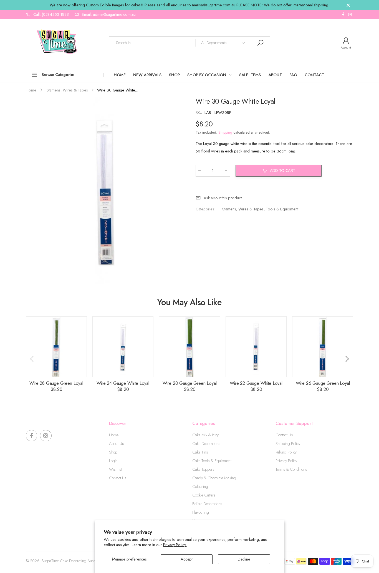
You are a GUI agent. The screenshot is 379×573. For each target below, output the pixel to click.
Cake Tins (200, 452)
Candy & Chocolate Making (214, 478)
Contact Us (118, 478)
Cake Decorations (206, 443)
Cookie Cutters (204, 495)
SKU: (200, 112)
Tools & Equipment (282, 209)
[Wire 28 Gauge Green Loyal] (56, 347)
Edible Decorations (207, 503)
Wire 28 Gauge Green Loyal (56, 383)
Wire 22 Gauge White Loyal (256, 383)
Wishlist (115, 469)
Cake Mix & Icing (205, 435)
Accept (187, 559)
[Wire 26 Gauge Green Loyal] (322, 347)
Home (113, 435)
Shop (113, 452)
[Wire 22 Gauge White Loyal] (256, 347)
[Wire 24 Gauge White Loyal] (123, 347)
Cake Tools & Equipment (211, 461)
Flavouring (200, 512)
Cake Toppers (203, 469)
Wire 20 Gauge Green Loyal (190, 383)
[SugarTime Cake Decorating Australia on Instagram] (350, 14)
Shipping (225, 132)
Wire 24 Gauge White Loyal (123, 383)
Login (113, 461)
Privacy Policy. (175, 544)
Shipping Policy (288, 443)
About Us (116, 443)
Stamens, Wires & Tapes (243, 209)
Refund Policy (286, 452)
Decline (244, 559)
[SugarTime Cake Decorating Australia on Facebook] (343, 14)
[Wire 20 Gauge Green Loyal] (189, 347)
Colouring (200, 486)
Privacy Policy (286, 461)
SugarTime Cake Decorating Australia (72, 561)
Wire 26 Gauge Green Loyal (323, 383)
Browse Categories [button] (58, 74)
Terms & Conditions (291, 469)
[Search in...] (260, 42)
